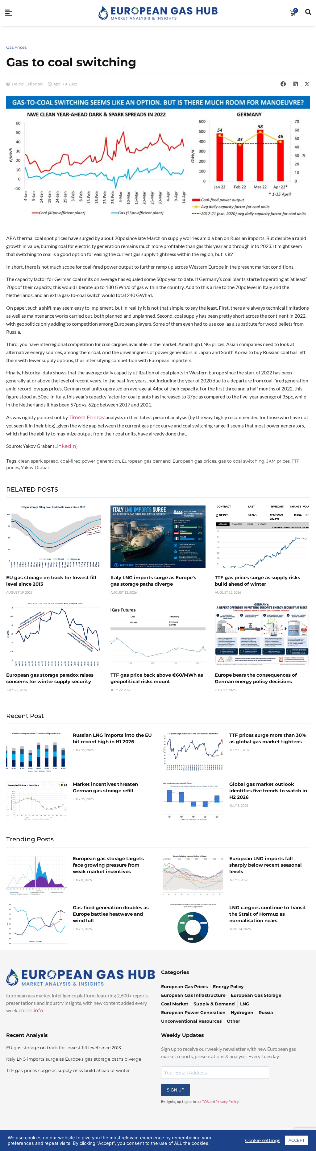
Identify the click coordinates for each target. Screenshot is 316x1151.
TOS (205, 1101)
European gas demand (146, 461)
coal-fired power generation (90, 461)
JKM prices (278, 461)
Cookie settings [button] (262, 1140)
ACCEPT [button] (297, 1140)
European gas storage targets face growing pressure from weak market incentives (108, 865)
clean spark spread (38, 461)
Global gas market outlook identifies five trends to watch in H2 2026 (268, 790)
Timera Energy (87, 417)
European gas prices (194, 461)
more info (31, 1010)
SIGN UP (175, 1089)
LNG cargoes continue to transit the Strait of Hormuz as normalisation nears (267, 914)
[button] (283, 84)
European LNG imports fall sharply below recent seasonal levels (265, 865)
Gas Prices (16, 47)
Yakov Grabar (35, 467)
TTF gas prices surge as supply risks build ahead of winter (68, 1070)
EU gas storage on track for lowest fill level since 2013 (63, 1047)
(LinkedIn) (65, 446)
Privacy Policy (227, 1101)
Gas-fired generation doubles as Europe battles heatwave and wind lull (111, 914)
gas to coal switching (241, 461)
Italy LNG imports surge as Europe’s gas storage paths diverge (73, 1059)
